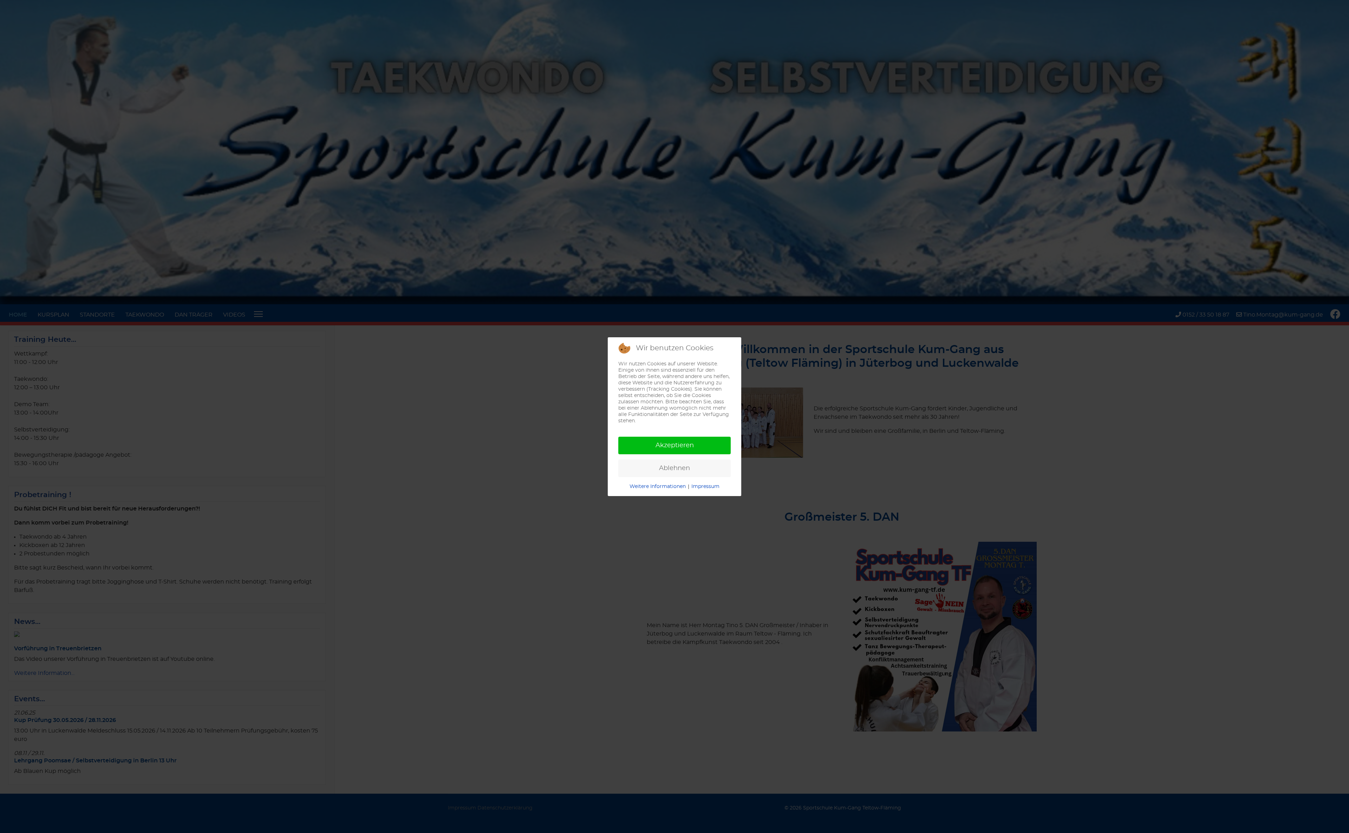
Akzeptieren (675, 445)
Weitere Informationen (658, 486)
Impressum (705, 486)
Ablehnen (674, 468)
